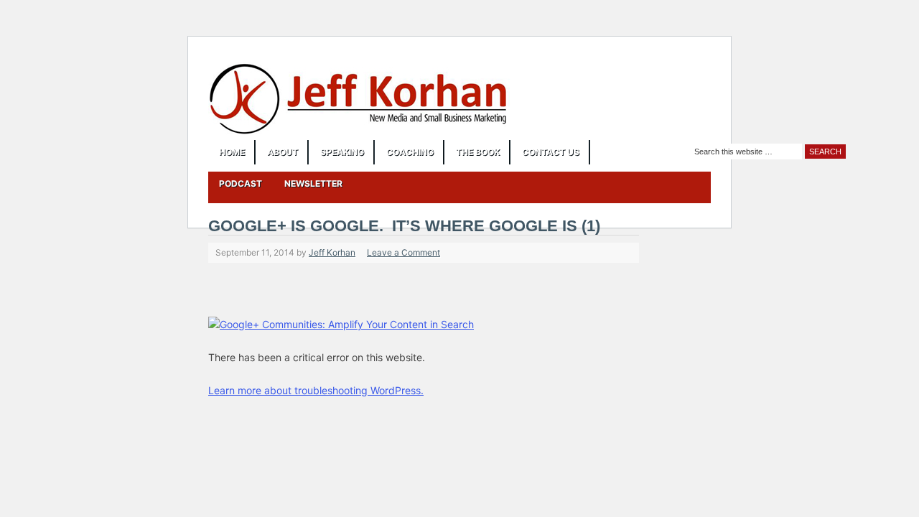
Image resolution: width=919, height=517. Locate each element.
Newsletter (313, 183)
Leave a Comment (403, 252)
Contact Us (550, 151)
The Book (478, 151)
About (282, 151)
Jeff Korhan (332, 252)
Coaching (410, 151)
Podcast (240, 183)
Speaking (342, 151)
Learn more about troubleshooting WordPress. (316, 390)
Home (232, 151)
